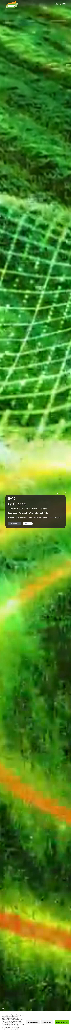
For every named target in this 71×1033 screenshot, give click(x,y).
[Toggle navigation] (64, 4)
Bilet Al (27, 523)
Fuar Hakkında (14, 523)
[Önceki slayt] (58, 493)
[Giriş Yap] (60, 4)
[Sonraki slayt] (65, 493)
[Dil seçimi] (57, 4)
